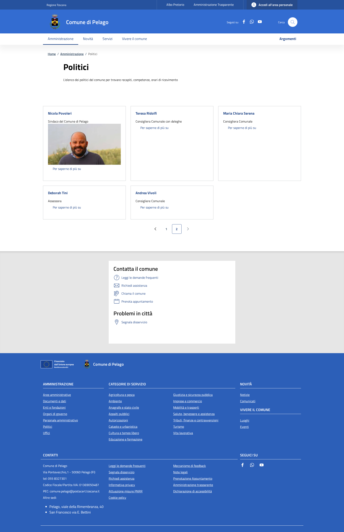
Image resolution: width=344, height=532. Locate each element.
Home (52, 54)
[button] (272, 5)
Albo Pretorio (175, 4)
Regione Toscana (56, 5)
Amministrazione (72, 54)
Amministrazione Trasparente (214, 4)
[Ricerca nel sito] (292, 22)
